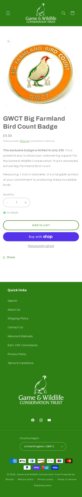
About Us (14, 309)
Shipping (24, 141)
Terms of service (66, 479)
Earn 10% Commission (23, 345)
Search (12, 300)
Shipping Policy (18, 318)
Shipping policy (42, 485)
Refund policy (26, 479)
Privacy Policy (17, 354)
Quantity (8, 194)
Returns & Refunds (20, 336)
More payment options (41, 246)
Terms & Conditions (20, 363)
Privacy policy (46, 479)
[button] (8, 13)
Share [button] (11, 257)
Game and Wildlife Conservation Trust (39, 474)
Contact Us (15, 327)
